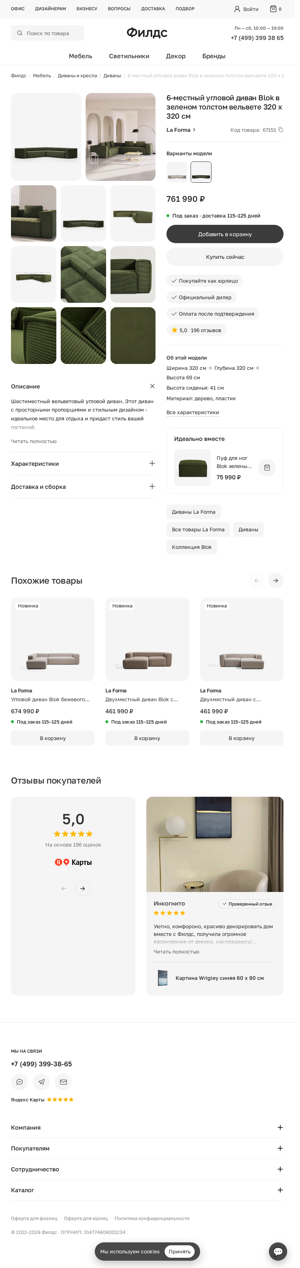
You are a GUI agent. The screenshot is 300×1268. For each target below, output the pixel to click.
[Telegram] (41, 1082)
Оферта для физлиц (34, 1218)
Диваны (248, 529)
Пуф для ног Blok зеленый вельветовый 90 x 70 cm (233, 462)
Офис (18, 8)
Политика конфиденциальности (152, 1218)
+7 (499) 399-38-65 (41, 1064)
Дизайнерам (50, 8)
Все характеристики (192, 412)
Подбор (185, 8)
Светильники (129, 56)
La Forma (178, 129)
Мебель (80, 56)
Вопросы (119, 8)
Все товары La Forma (198, 529)
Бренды (214, 56)
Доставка (153, 8)
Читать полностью (34, 441)
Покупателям (30, 1148)
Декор (175, 56)
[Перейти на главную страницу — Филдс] (147, 32)
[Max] (19, 1082)
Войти (251, 9)
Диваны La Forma (193, 512)
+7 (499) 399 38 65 (257, 37)
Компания (26, 1127)
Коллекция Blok (192, 547)
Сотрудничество (35, 1169)
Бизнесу (86, 8)
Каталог (22, 1190)
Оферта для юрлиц (86, 1218)
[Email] (63, 1082)
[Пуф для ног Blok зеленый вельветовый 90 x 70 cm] (192, 467)
